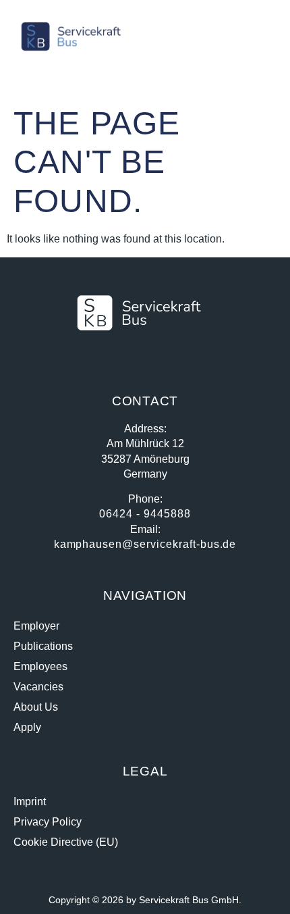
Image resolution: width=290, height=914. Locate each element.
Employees (40, 666)
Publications (43, 646)
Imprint (29, 801)
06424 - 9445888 (144, 513)
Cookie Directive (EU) (65, 842)
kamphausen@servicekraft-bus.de (145, 544)
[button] (257, 36)
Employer (36, 626)
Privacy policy (47, 822)
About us (35, 707)
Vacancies (38, 686)
